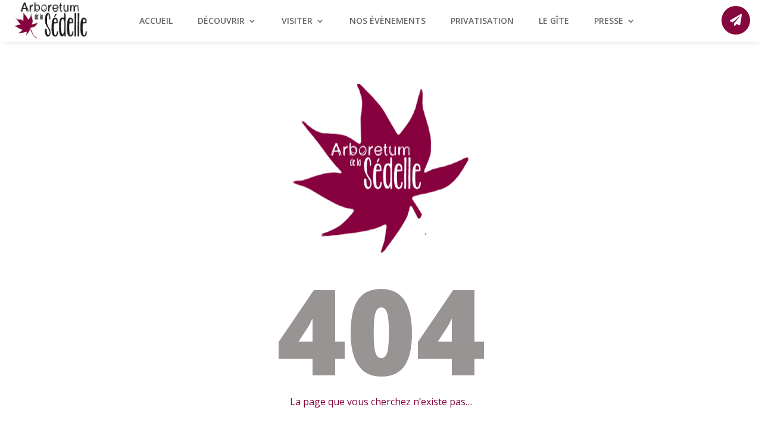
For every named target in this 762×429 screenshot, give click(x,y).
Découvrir (221, 21)
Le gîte (554, 21)
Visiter (297, 21)
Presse (608, 21)
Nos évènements (387, 21)
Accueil (156, 21)
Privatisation (482, 21)
